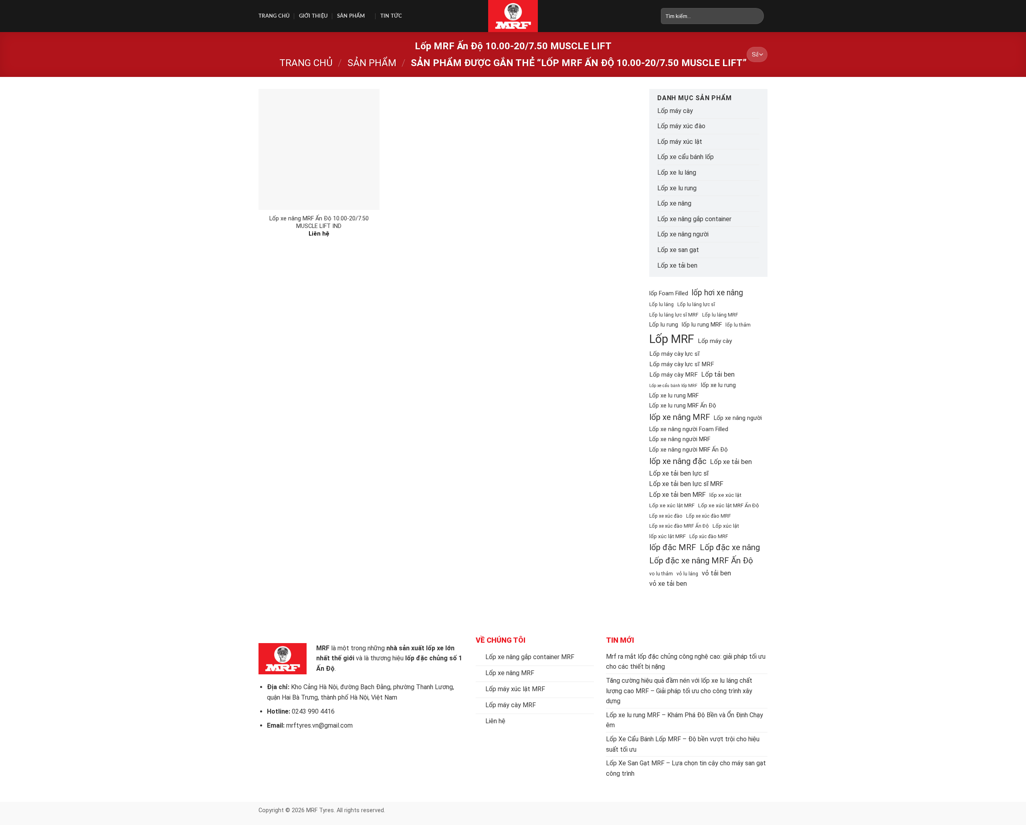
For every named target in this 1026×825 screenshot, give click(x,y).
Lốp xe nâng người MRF (679, 439)
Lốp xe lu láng (676, 172)
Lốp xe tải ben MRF (677, 494)
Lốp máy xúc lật (679, 141)
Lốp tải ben (718, 374)
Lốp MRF (671, 339)
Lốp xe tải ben (677, 265)
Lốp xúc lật (726, 526)
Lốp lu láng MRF (720, 315)
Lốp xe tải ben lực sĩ (679, 473)
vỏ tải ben (716, 573)
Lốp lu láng (661, 304)
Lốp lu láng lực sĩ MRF (674, 315)
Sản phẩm (351, 16)
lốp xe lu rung (718, 385)
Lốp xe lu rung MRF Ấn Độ (682, 405)
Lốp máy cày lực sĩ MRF (681, 364)
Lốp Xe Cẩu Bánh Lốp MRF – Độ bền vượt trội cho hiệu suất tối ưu (682, 744)
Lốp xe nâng (674, 203)
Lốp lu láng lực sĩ (696, 304)
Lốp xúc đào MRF (708, 536)
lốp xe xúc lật (725, 495)
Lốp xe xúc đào (666, 516)
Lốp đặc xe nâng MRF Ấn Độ (701, 560)
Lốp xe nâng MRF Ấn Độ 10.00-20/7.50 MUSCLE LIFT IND (319, 222)
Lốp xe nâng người (683, 234)
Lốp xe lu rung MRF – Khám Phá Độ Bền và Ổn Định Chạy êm (684, 720)
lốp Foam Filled (668, 293)
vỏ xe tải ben (668, 583)
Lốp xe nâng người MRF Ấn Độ (688, 449)
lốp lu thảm (738, 325)
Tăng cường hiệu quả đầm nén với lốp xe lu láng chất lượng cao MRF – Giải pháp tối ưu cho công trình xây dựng (679, 691)
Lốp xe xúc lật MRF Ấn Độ (728, 505)
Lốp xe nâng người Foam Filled (688, 429)
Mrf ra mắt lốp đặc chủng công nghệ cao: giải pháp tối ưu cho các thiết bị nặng (685, 662)
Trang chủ (274, 16)
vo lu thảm (661, 574)
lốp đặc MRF (672, 547)
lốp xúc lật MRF (667, 536)
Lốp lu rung (663, 324)
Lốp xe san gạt (678, 250)
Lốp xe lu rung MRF (674, 395)
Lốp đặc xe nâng (730, 547)
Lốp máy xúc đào (681, 126)
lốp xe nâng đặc (678, 461)
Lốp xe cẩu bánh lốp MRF (673, 385)
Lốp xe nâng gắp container (694, 219)
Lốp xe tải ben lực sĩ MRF (686, 484)
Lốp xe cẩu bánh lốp (685, 157)
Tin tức (391, 16)
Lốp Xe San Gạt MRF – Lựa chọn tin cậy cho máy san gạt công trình (686, 768)
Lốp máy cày (675, 111)
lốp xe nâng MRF (679, 417)
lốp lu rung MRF (702, 324)
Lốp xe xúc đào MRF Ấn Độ (679, 526)
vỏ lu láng (687, 574)
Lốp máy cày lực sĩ (674, 353)
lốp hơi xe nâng (717, 292)
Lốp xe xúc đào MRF (708, 516)
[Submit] (758, 16)
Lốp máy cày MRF (673, 374)
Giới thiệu (313, 16)
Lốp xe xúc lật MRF (672, 505)
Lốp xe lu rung (677, 188)
